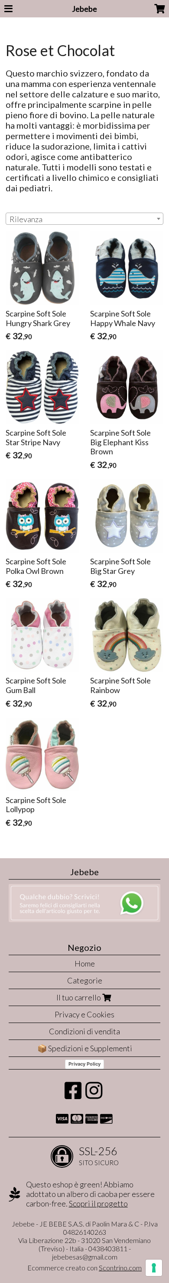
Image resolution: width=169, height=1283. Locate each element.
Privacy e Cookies (84, 1014)
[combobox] (84, 219)
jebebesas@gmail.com (84, 1257)
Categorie (84, 980)
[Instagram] (93, 1095)
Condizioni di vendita (84, 1031)
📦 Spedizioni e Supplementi (84, 1048)
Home (85, 963)
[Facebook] (73, 1095)
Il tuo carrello (79, 997)
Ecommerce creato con (84, 1267)
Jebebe (84, 8)
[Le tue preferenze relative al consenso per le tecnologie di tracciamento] (154, 1268)
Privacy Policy (84, 1064)
